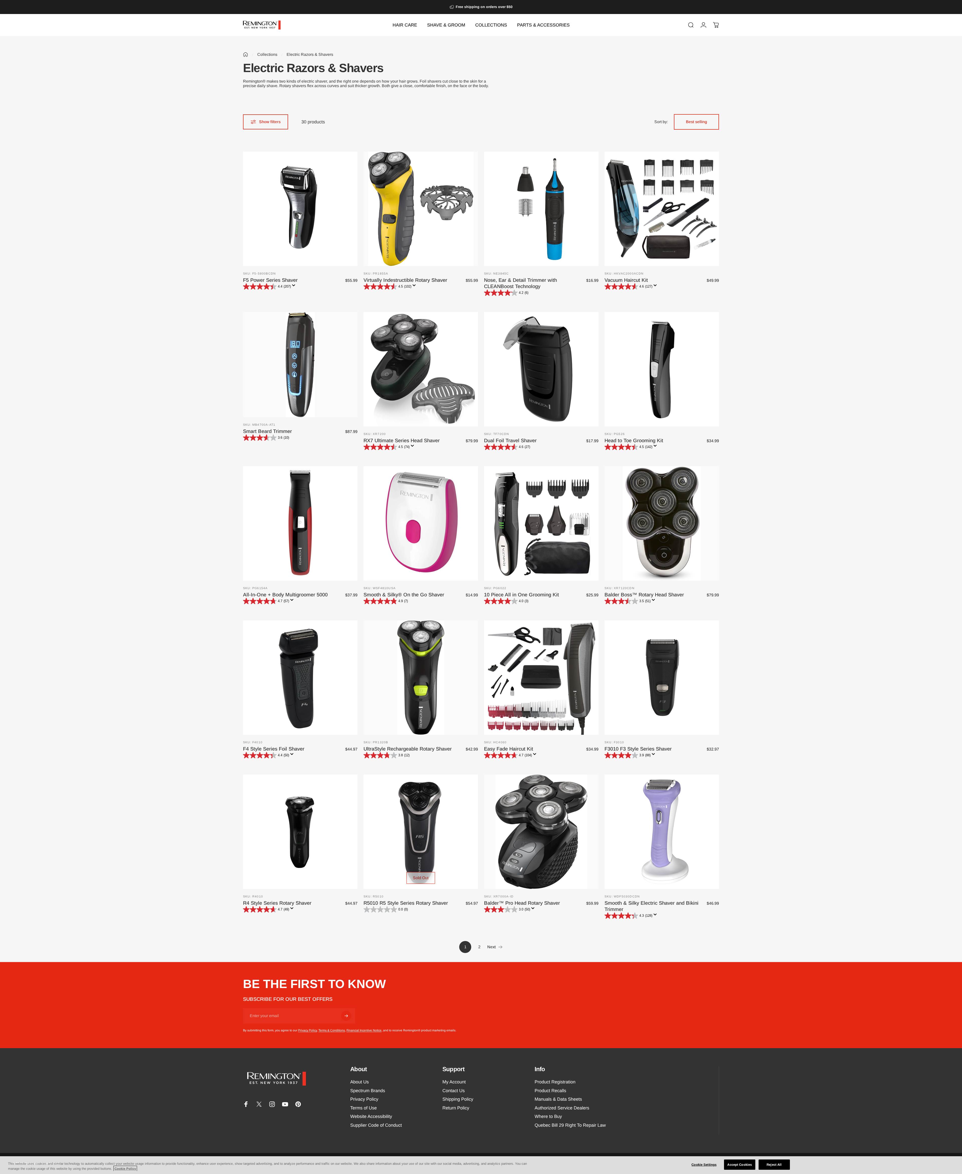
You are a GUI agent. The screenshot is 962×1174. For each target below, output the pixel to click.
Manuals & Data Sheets (558, 1099)
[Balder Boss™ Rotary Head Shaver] (662, 523)
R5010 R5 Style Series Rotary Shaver (406, 903)
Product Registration (555, 1081)
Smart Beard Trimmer (267, 431)
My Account (454, 1081)
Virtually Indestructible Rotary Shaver (405, 280)
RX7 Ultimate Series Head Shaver (402, 440)
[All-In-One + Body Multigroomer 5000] (300, 523)
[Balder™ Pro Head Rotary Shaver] (541, 832)
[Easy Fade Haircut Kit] (541, 677)
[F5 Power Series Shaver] (300, 209)
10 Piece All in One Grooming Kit (521, 594)
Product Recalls (550, 1090)
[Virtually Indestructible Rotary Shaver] (421, 209)
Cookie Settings (703, 1164)
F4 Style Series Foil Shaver (273, 749)
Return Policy (455, 1107)
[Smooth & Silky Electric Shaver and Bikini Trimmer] (662, 832)
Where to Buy (548, 1116)
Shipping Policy (457, 1099)
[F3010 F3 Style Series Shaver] (662, 677)
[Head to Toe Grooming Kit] (662, 369)
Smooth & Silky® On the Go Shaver (404, 594)
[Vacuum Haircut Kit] (662, 209)
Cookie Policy (125, 1168)
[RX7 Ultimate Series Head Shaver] (421, 369)
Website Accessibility (371, 1116)
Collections (267, 54)
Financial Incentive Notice (364, 1030)
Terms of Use (363, 1107)
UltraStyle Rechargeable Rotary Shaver (408, 749)
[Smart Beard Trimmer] (300, 364)
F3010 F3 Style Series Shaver (638, 749)
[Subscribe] (346, 1016)
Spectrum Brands (367, 1090)
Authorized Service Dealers (562, 1107)
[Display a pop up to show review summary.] (295, 287)
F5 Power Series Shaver (270, 280)
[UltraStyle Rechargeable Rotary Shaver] (421, 677)
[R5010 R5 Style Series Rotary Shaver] (421, 832)
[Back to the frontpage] (245, 54)
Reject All (774, 1164)
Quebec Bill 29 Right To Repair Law (570, 1125)
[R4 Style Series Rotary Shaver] (300, 832)
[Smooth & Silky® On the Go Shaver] (421, 523)
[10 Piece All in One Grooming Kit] (541, 523)
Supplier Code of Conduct (376, 1125)
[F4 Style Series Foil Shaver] (300, 677)
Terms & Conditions (331, 1030)
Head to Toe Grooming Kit (634, 440)
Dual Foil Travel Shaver (510, 440)
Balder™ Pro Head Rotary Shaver (522, 903)
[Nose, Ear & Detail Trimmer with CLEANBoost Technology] (541, 209)
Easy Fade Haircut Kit (508, 749)
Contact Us (453, 1090)
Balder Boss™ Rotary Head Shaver (644, 594)
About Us (359, 1081)
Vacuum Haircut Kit (626, 280)
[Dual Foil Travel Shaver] (541, 369)
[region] (481, 1165)
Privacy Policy (307, 1030)
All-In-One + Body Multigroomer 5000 (285, 594)
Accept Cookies (739, 1164)
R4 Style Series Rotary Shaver (277, 903)
